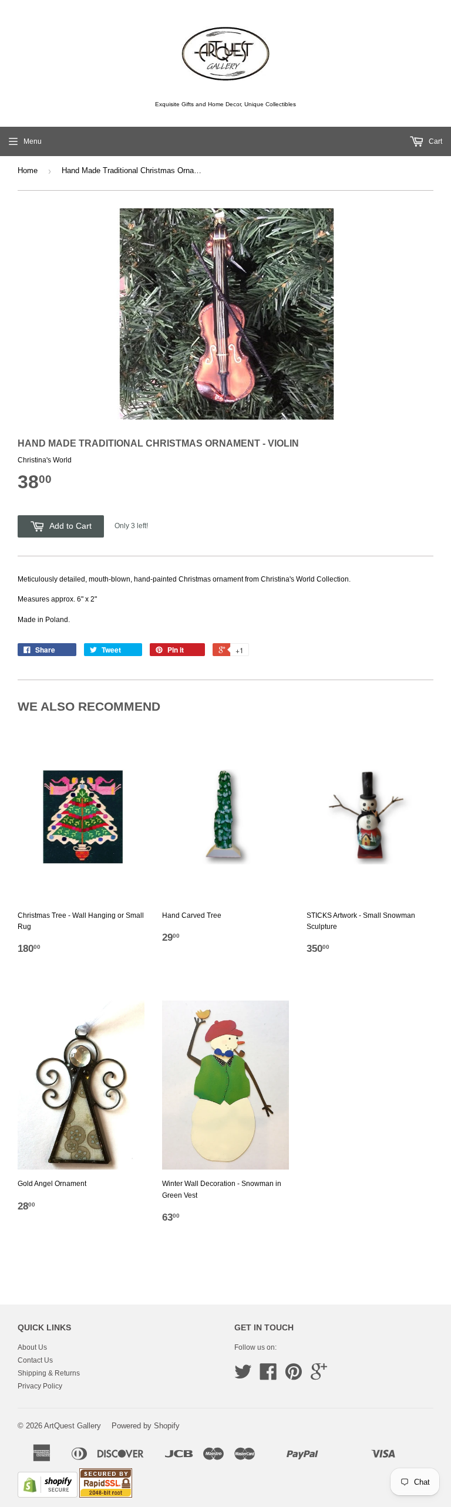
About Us (32, 1347)
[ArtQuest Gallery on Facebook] (268, 1376)
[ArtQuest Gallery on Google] (319, 1376)
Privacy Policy (40, 1386)
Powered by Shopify (146, 1425)
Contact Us (35, 1360)
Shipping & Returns (49, 1373)
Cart (434, 141)
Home (28, 170)
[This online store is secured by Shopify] (48, 1495)
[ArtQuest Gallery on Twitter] (243, 1376)
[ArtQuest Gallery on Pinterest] (293, 1376)
